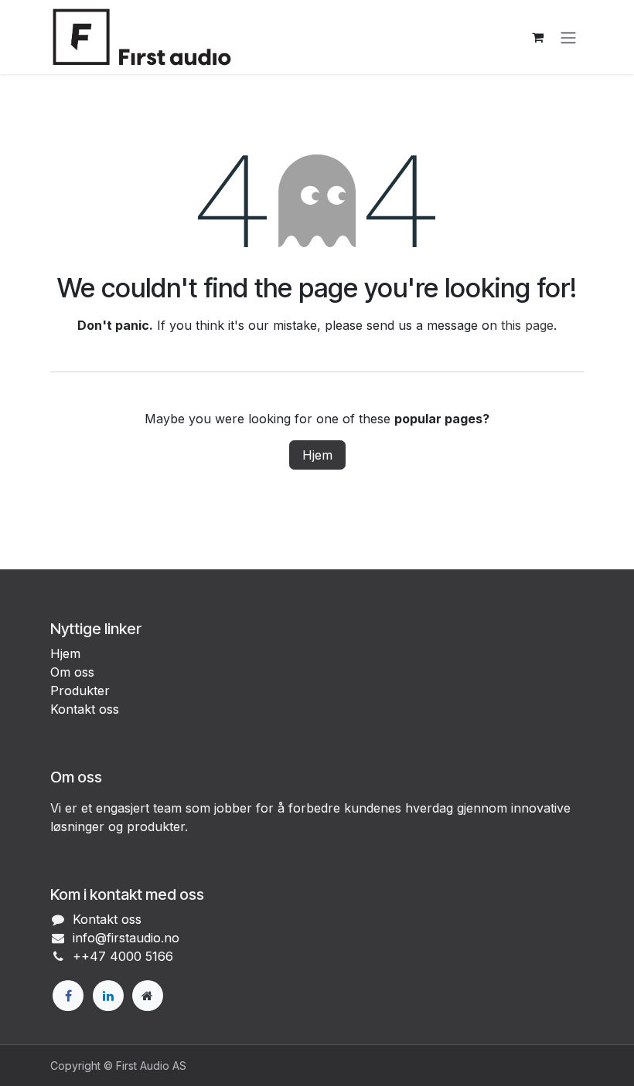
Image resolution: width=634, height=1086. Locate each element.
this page (527, 325)
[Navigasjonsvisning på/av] (568, 37)
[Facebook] (68, 995)
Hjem (317, 455)
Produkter (80, 690)
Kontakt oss (84, 709)
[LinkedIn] (108, 995)
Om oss (72, 672)
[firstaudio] (147, 995)
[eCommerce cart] (537, 37)
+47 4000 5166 (127, 956)
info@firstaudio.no (126, 937)
